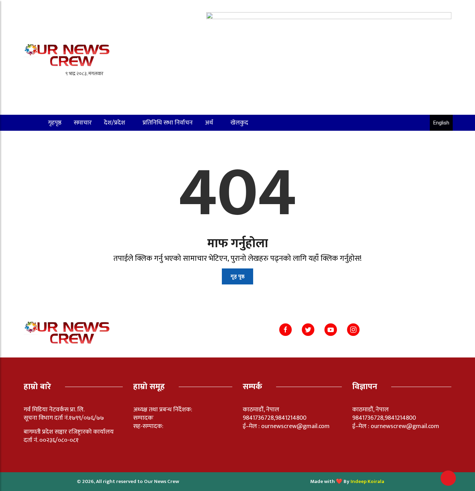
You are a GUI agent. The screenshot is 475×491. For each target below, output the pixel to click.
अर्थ (209, 123)
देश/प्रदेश (114, 123)
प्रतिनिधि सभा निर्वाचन (168, 123)
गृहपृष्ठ (55, 123)
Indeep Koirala (367, 481)
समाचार (83, 123)
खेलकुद (239, 123)
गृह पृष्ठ (237, 276)
